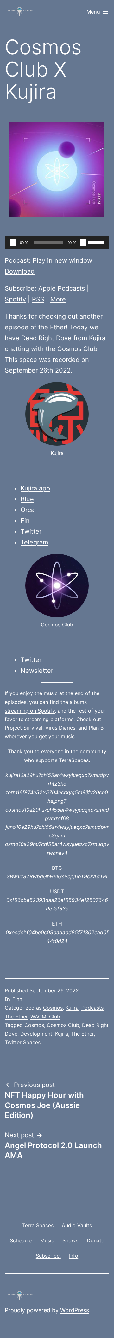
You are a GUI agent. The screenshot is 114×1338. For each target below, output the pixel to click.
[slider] (97, 241)
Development (36, 1034)
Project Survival (23, 728)
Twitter (31, 531)
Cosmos (53, 1007)
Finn (17, 999)
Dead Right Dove (46, 338)
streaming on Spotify (30, 710)
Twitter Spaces (23, 1042)
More (58, 299)
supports (46, 760)
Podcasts (92, 1007)
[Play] (13, 242)
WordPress (74, 1310)
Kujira (97, 338)
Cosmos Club (77, 349)
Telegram (34, 542)
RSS (38, 299)
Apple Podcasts (61, 288)
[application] (57, 242)
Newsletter (37, 670)
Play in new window (62, 260)
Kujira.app (35, 488)
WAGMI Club (45, 1016)
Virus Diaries (60, 728)
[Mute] (83, 242)
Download (20, 271)
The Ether (16, 1016)
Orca (28, 510)
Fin (25, 520)
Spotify (15, 299)
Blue (27, 499)
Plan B (96, 728)
